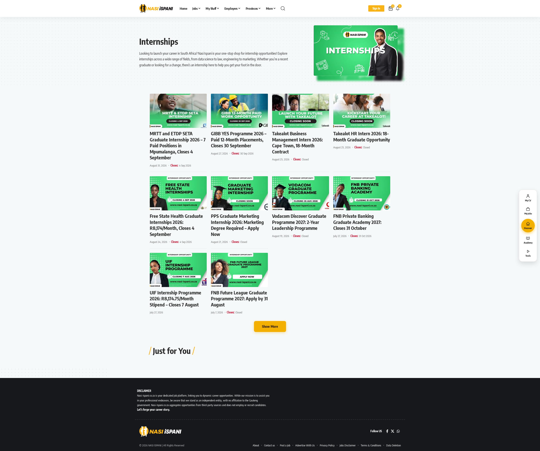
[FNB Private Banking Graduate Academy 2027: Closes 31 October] (361, 193)
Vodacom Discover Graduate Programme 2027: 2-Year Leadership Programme (299, 222)
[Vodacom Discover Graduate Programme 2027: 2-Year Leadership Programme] (300, 193)
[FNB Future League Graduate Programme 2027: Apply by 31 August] (239, 270)
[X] (392, 431)
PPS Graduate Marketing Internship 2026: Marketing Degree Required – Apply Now (237, 225)
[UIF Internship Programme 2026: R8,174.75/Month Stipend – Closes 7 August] (178, 270)
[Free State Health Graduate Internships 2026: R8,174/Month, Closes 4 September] (178, 193)
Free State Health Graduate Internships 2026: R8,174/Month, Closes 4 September (176, 225)
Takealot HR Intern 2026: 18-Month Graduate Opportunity (361, 136)
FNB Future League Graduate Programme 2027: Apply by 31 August (239, 298)
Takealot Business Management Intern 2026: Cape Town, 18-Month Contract (297, 142)
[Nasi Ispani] (156, 8)
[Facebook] (387, 431)
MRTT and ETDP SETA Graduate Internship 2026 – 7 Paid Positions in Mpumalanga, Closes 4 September (178, 145)
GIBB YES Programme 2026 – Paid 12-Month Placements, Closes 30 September (238, 139)
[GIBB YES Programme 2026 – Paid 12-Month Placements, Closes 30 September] (239, 111)
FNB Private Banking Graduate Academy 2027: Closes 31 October (357, 222)
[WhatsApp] (398, 431)
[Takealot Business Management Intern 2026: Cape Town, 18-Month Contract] (300, 111)
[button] (283, 8)
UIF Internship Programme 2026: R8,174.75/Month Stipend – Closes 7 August (175, 298)
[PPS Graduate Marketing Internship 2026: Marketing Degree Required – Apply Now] (239, 193)
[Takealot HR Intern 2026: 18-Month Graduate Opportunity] (361, 111)
